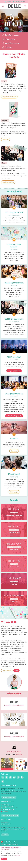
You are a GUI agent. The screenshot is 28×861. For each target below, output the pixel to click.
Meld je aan (14, 492)
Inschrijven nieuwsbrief (10, 815)
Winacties (5, 811)
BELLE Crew (20, 174)
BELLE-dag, (11, 174)
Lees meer (17, 855)
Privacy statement (6, 844)
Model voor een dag (8, 809)
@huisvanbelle (14, 751)
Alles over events (8, 182)
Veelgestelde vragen (8, 806)
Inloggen (9, 1)
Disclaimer (15, 844)
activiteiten (15, 176)
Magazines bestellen (9, 97)
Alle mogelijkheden (8, 797)
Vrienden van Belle (20, 1)
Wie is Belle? (7, 670)
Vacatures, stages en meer (10, 808)
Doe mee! (14, 451)
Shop (16, 670)
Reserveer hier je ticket (14, 416)
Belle (12, 509)
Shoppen (5, 139)
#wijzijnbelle (19, 754)
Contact (4, 835)
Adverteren (6, 804)
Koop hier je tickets (14, 371)
